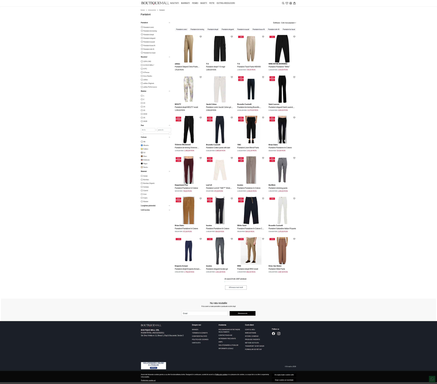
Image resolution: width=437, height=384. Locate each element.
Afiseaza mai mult (236, 287)
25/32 (145, 114)
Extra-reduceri (226, 3)
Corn (145, 194)
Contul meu (250, 329)
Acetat (145, 176)
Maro (145, 156)
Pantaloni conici (148, 27)
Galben (145, 149)
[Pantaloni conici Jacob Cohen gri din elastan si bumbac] (220, 89)
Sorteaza (276, 23)
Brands (195, 329)
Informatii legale (225, 348)
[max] (164, 130)
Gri (144, 152)
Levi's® (209, 185)
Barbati (185, 3)
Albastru (146, 145)
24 (144, 107)
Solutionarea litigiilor (228, 345)
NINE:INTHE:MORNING (278, 64)
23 (144, 103)
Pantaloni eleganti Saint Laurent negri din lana (281, 107)
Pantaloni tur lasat (149, 53)
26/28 (145, 121)
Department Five (181, 185)
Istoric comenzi (252, 336)
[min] (148, 130)
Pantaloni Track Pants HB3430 (249, 67)
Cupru (145, 198)
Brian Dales (273, 145)
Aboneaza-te (242, 313)
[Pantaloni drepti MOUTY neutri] (188, 89)
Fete (212, 3)
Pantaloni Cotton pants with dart (218, 148)
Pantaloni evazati (149, 42)
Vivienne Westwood (183, 145)
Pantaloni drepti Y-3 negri (215, 67)
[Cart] (294, 3)
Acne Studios (147, 76)
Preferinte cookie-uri (148, 380)
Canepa (146, 187)
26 (144, 118)
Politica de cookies (221, 374)
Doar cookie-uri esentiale (284, 380)
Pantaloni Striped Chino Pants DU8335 (186, 67)
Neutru (145, 167)
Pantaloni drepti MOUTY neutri (186, 107)
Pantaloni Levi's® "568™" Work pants (218, 188)
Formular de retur (253, 349)
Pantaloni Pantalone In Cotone (280, 148)
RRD (239, 266)
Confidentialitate (199, 336)
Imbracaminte (152, 10)
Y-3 (207, 64)
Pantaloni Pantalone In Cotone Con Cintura (250, 229)
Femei (195, 3)
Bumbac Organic (149, 183)
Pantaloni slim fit (148, 49)
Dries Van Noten (275, 266)
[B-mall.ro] (155, 3)
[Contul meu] (290, 3)
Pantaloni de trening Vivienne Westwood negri (186, 148)
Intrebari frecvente (227, 338)
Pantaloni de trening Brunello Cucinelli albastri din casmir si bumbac (248, 107)
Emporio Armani (181, 266)
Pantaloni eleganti (149, 38)
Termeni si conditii (200, 333)
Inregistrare (250, 333)
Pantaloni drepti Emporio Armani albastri (187, 269)
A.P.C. (145, 69)
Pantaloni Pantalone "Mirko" (279, 67)
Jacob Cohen (211, 104)
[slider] (142, 134)
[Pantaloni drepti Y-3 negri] (220, 48)
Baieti (204, 3)
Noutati (174, 3)
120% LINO (147, 61)
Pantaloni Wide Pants (277, 269)
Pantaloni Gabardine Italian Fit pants (282, 228)
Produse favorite (252, 339)
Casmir (145, 190)
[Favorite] (287, 3)
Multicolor (146, 160)
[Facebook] (274, 333)
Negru (145, 163)
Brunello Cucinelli (244, 104)
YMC (239, 145)
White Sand (241, 225)
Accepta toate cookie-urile (284, 375)
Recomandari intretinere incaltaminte (229, 331)
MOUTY (178, 104)
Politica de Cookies (200, 339)
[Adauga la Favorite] (201, 37)
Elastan (145, 201)
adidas (145, 80)
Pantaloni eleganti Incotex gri (217, 269)
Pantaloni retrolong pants (278, 188)
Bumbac (146, 179)
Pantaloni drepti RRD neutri (247, 269)
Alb (144, 142)
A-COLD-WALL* (148, 65)
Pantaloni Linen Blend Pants (248, 148)
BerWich (272, 185)
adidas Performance (150, 87)
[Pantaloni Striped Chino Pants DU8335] (188, 48)
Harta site (196, 343)
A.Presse (146, 72)
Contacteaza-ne (225, 335)
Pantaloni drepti (148, 34)
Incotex (240, 185)
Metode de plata (252, 343)
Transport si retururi (254, 346)
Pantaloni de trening (150, 31)
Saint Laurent (274, 104)
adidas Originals (148, 83)
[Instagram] (279, 333)
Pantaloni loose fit (149, 45)
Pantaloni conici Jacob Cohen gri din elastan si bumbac (218, 107)
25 (144, 110)
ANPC (220, 342)
